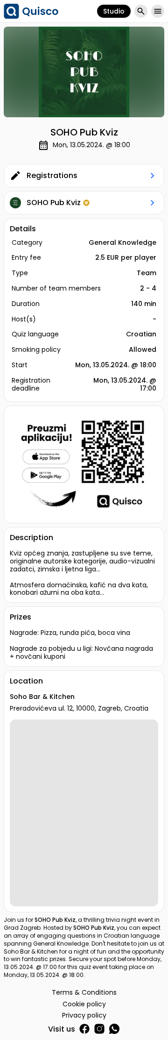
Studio (114, 11)
